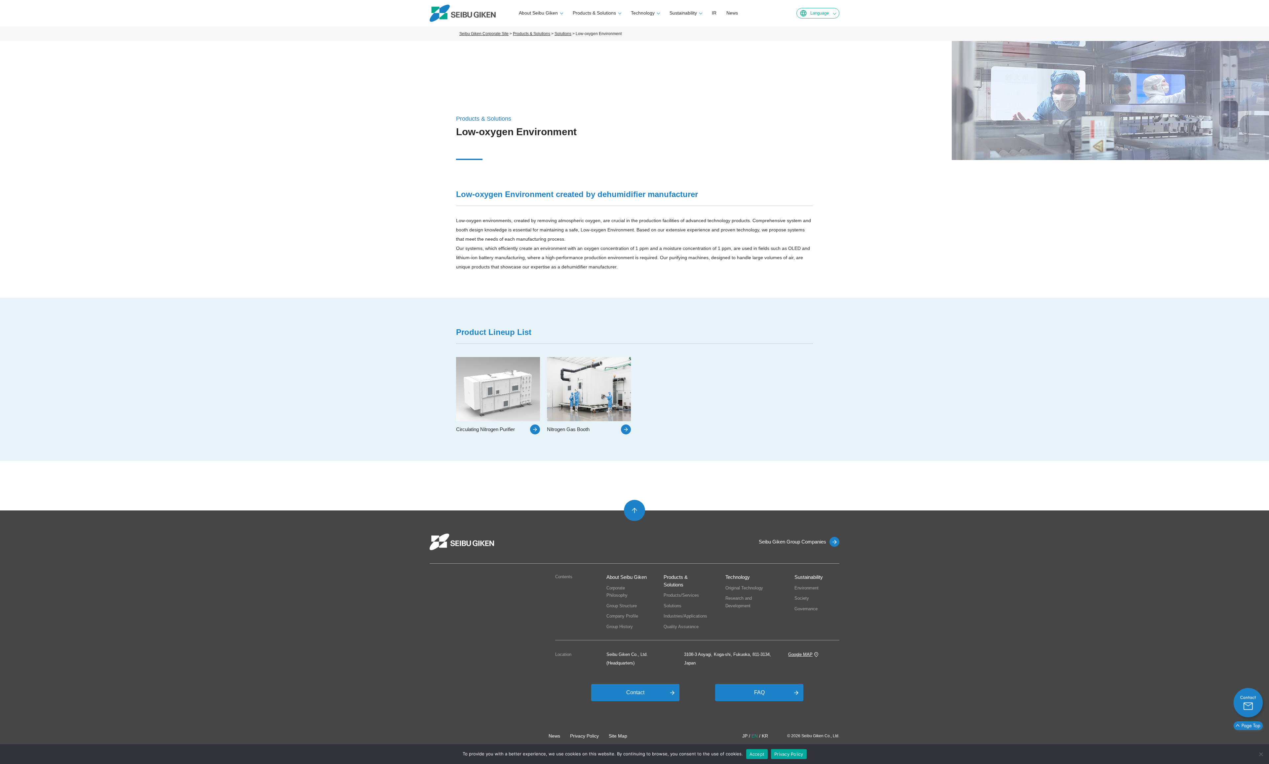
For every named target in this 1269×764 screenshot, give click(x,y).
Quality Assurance (681, 626)
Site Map (618, 736)
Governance (806, 608)
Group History (619, 626)
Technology (643, 13)
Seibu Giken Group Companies (792, 541)
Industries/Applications (685, 616)
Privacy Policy (584, 736)
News (732, 13)
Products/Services (681, 595)
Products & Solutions (594, 13)
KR (765, 736)
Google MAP (800, 654)
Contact (635, 692)
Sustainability (683, 13)
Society (801, 598)
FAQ (759, 692)
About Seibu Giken (538, 13)
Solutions (672, 605)
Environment (806, 587)
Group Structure (621, 605)
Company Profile (622, 616)
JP (745, 736)
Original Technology (744, 587)
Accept (757, 754)
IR (714, 13)
